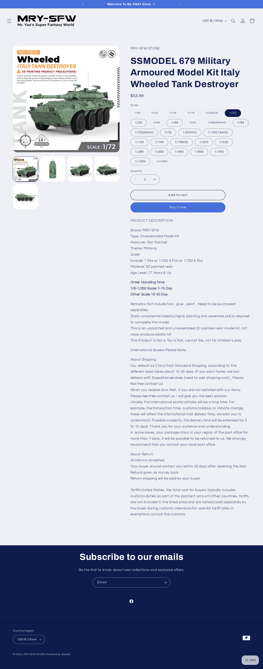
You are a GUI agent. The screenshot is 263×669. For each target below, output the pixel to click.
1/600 (199, 151)
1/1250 (164, 162)
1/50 (195, 124)
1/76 (168, 132)
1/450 (179, 151)
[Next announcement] (180, 4)
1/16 (175, 114)
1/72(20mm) (144, 132)
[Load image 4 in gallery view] (107, 169)
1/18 (193, 114)
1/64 (240, 122)
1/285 (139, 151)
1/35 (138, 122)
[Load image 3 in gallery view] (79, 169)
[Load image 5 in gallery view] (25, 196)
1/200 (203, 141)
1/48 (174, 122)
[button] (9, 20)
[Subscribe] (165, 582)
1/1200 (140, 161)
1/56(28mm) (219, 124)
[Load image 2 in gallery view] (52, 169)
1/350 (159, 151)
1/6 (140, 114)
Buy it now (178, 207)
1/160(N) (181, 141)
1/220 (223, 141)
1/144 (159, 141)
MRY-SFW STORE (34, 654)
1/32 (232, 112)
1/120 (139, 141)
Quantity (136, 171)
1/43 (159, 124)
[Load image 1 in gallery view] (25, 169)
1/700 (219, 151)
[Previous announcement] (83, 4)
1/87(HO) (189, 132)
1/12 (157, 114)
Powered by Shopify (58, 654)
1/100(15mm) (218, 132)
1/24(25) (214, 114)
